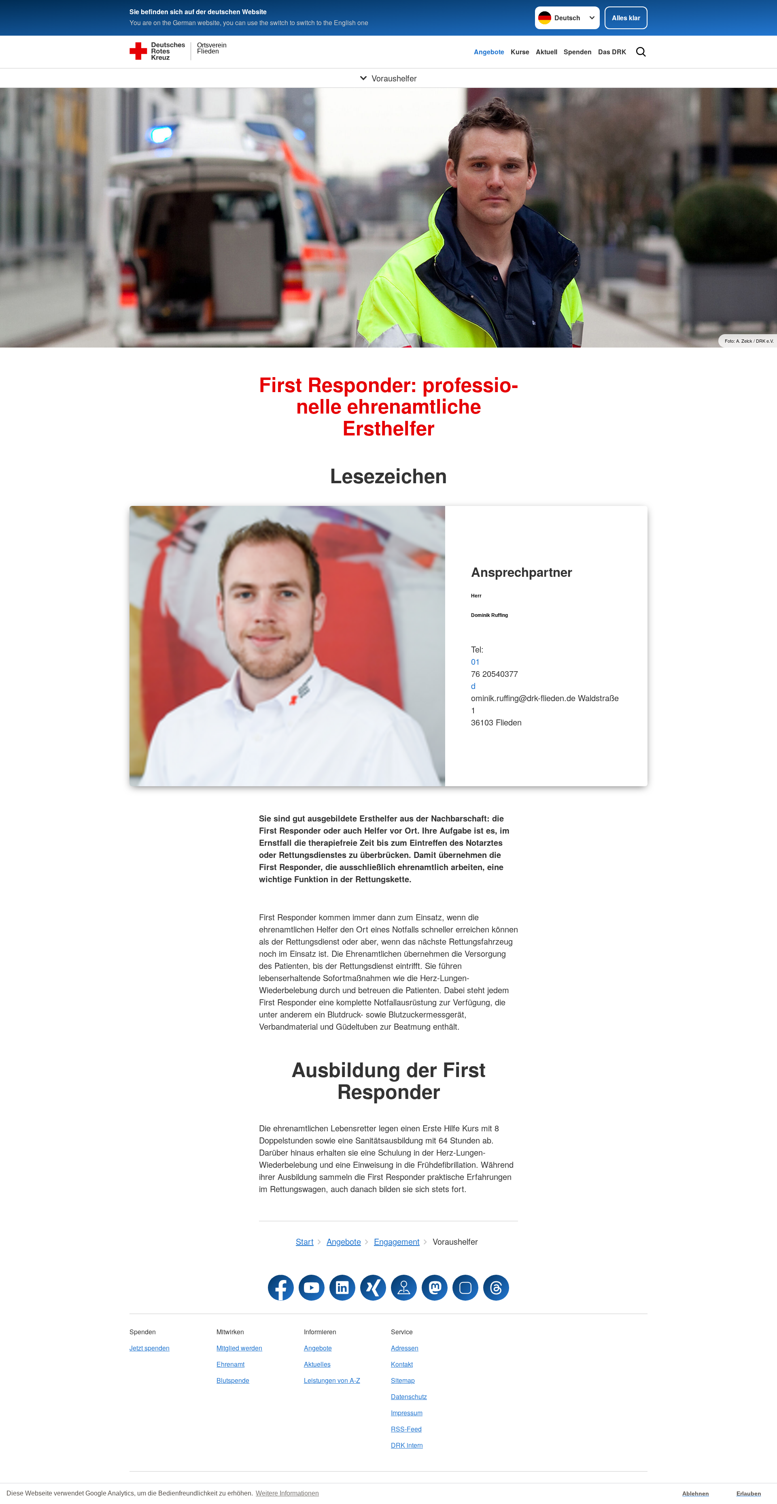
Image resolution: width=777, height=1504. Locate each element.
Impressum (406, 1412)
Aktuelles (317, 1364)
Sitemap (403, 1380)
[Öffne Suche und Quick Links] (641, 51)
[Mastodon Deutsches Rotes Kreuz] (435, 1288)
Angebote (489, 51)
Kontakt (402, 1364)
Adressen (404, 1348)
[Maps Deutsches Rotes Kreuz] (404, 1288)
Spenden (578, 51)
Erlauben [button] (749, 1493)
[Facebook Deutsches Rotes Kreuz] (281, 1288)
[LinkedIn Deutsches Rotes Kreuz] (342, 1288)
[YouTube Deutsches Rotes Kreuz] (312, 1288)
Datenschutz (409, 1396)
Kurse (520, 51)
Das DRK (612, 51)
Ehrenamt (230, 1364)
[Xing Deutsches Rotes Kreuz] (373, 1288)
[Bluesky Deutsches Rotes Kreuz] (465, 1288)
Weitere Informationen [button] (287, 1493)
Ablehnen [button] (695, 1493)
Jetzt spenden (150, 1348)
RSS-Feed (406, 1429)
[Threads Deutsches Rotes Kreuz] (496, 1288)
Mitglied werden (239, 1348)
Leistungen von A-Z (332, 1380)
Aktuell (546, 51)
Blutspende (233, 1380)
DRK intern (407, 1445)
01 (475, 661)
